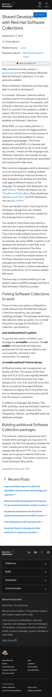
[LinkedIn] (29, 553)
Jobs (29, 660)
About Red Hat (7, 660)
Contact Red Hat (8, 667)
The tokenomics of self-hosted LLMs (22, 521)
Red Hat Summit (8, 673)
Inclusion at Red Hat (9, 670)
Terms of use (32, 687)
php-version (17, 200)
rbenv (21, 196)
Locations (31, 664)
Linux (23, 47)
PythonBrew (22, 193)
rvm (13, 196)
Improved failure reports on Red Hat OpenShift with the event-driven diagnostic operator (25, 490)
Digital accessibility (34, 691)
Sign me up (8, 640)
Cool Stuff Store (33, 670)
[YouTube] (35, 553)
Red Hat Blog (32, 667)
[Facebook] (48, 553)
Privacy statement (8, 687)
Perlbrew (11, 189)
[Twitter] (41, 553)
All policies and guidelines (11, 691)
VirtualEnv (7, 193)
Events (4, 664)
